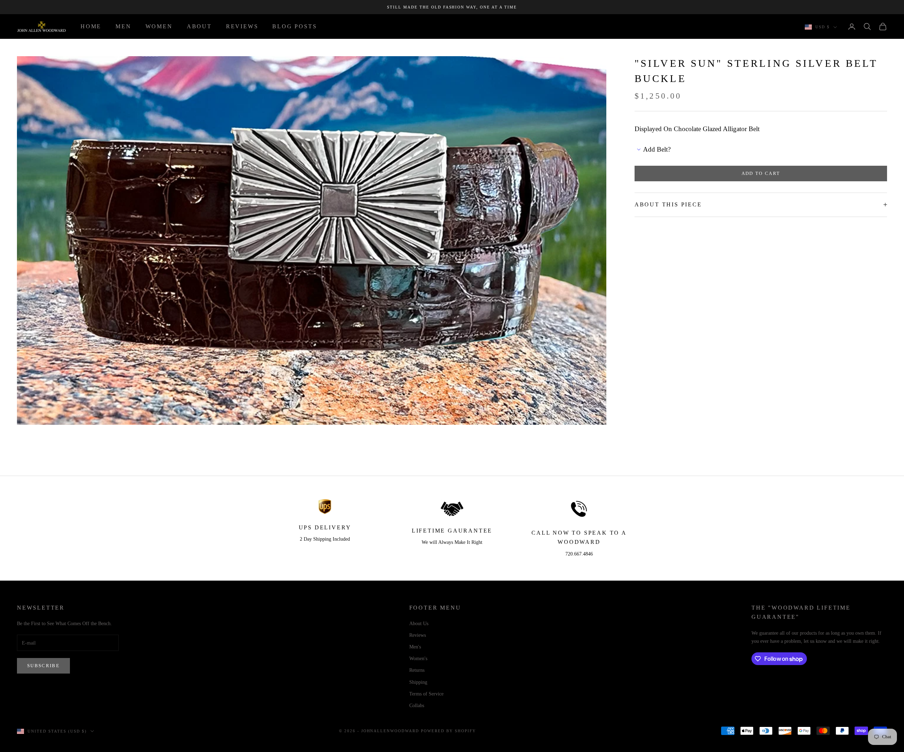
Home (91, 26)
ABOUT (199, 26)
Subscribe (43, 665)
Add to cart (761, 173)
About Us (418, 623)
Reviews (417, 635)
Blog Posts (294, 26)
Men (123, 26)
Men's (415, 647)
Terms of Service (426, 694)
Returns (416, 670)
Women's (418, 658)
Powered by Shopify (448, 731)
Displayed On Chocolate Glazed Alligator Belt (697, 129)
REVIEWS (242, 26)
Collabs (416, 705)
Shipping (418, 682)
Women (159, 26)
